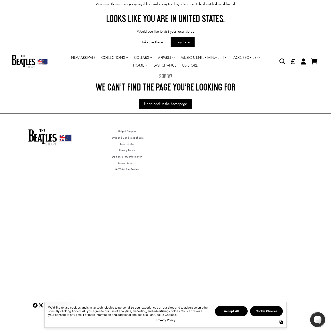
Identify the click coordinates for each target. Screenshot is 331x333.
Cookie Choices (127, 163)
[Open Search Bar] (282, 61)
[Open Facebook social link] (35, 305)
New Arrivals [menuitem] (83, 57)
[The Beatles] (30, 61)
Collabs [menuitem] (141, 57)
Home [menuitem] (138, 65)
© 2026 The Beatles (127, 169)
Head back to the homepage (165, 103)
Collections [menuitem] (113, 57)
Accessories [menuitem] (244, 57)
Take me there (152, 42)
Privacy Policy (127, 150)
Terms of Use (127, 144)
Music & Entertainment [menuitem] (202, 57)
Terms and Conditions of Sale (127, 138)
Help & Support (127, 131)
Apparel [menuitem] (164, 57)
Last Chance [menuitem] (164, 65)
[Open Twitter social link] (41, 305)
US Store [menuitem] (190, 65)
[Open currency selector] (292, 61)
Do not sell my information (127, 157)
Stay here (182, 42)
